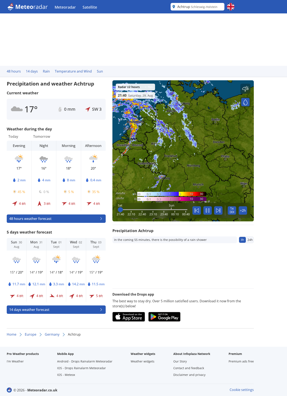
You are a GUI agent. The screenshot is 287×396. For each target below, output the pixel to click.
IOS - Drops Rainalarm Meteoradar (81, 368)
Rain (46, 71)
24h (250, 240)
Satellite (90, 7)
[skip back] (196, 210)
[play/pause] (207, 210)
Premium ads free (241, 361)
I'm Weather (15, 361)
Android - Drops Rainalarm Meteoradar (84, 361)
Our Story (180, 361)
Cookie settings (242, 389)
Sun (100, 71)
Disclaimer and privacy (189, 375)
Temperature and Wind (73, 71)
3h (242, 240)
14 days (32, 71)
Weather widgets (142, 361)
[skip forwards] (218, 210)
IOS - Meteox (66, 375)
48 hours (14, 71)
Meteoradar (65, 7)
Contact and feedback (188, 368)
